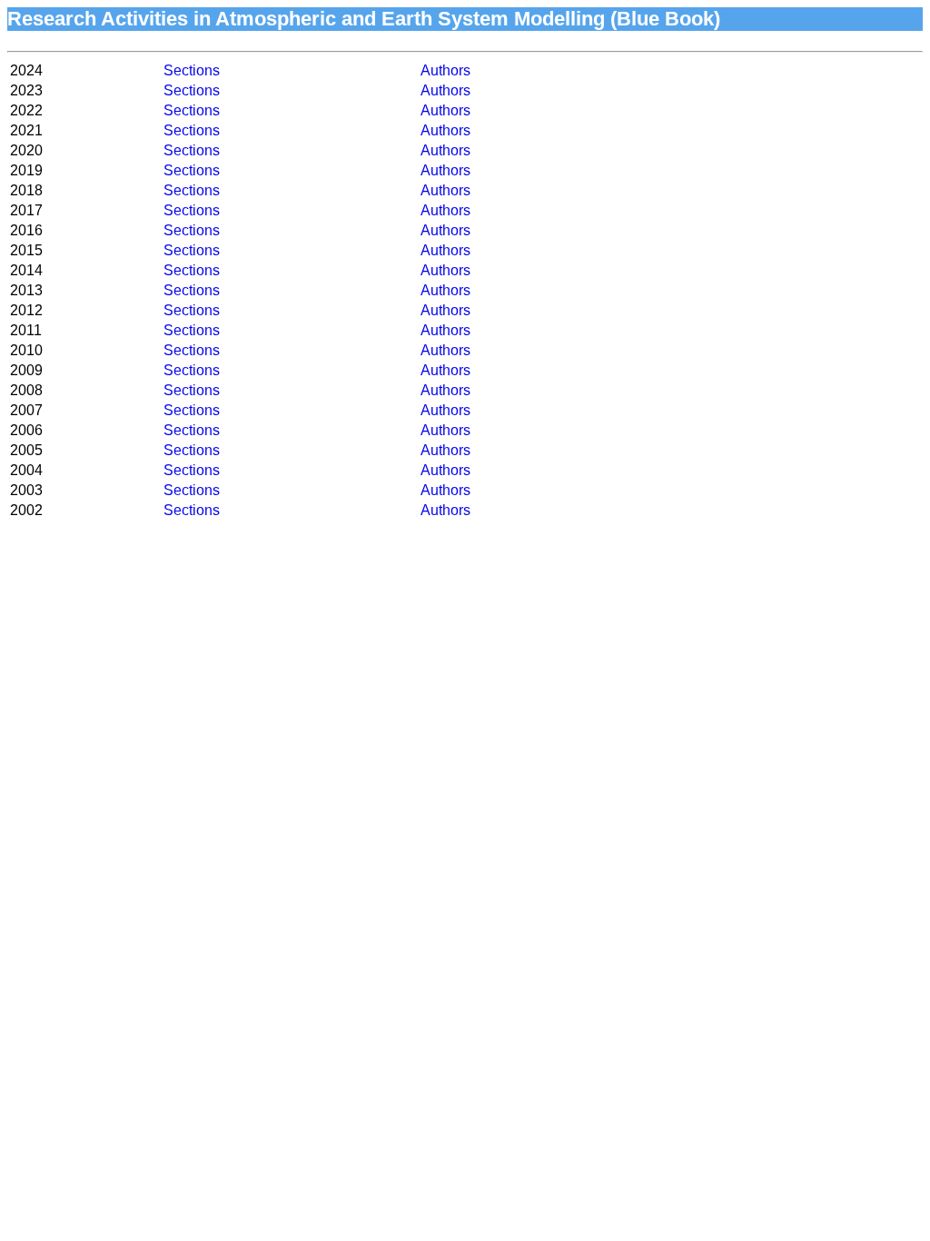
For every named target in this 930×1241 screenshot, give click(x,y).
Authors (445, 70)
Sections (191, 70)
